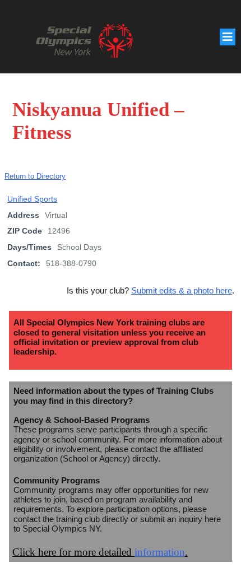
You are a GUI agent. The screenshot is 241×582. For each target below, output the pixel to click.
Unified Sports (32, 198)
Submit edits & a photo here (181, 290)
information (160, 552)
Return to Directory (35, 176)
